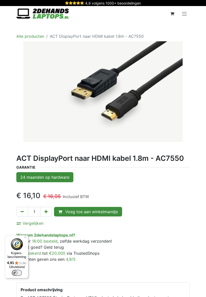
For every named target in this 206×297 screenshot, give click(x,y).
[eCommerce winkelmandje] (172, 14)
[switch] (17, 273)
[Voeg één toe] (46, 211)
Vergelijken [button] (33, 223)
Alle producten (30, 36)
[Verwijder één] (22, 211)
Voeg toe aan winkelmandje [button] (91, 211)
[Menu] (25, 238)
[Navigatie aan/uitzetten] (184, 13)
